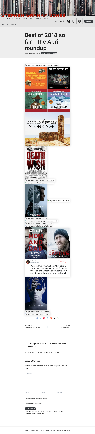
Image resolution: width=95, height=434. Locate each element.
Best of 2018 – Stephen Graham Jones (45, 352)
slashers (55, 53)
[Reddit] (51, 318)
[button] (12, 18)
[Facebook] (37, 318)
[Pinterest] (44, 318)
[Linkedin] (47, 318)
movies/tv (49, 53)
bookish (43, 53)
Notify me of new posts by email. (34, 403)
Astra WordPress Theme (63, 430)
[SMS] (54, 318)
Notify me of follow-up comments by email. (36, 398)
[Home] (3, 18)
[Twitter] (40, 318)
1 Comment (37, 53)
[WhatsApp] (57, 318)
